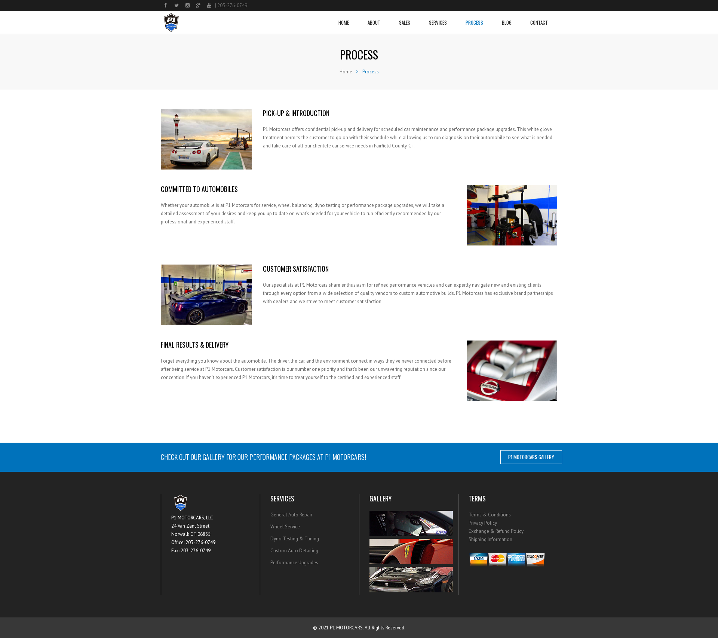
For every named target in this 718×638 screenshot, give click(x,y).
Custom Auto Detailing (294, 550)
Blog (507, 22)
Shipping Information (490, 539)
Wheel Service (285, 526)
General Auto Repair (291, 515)
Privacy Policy (483, 523)
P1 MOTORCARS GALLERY (531, 457)
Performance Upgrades (294, 562)
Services (438, 22)
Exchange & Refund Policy (496, 531)
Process (474, 22)
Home (343, 22)
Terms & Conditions (490, 515)
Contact (539, 22)
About (374, 22)
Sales (404, 22)
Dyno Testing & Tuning (294, 538)
